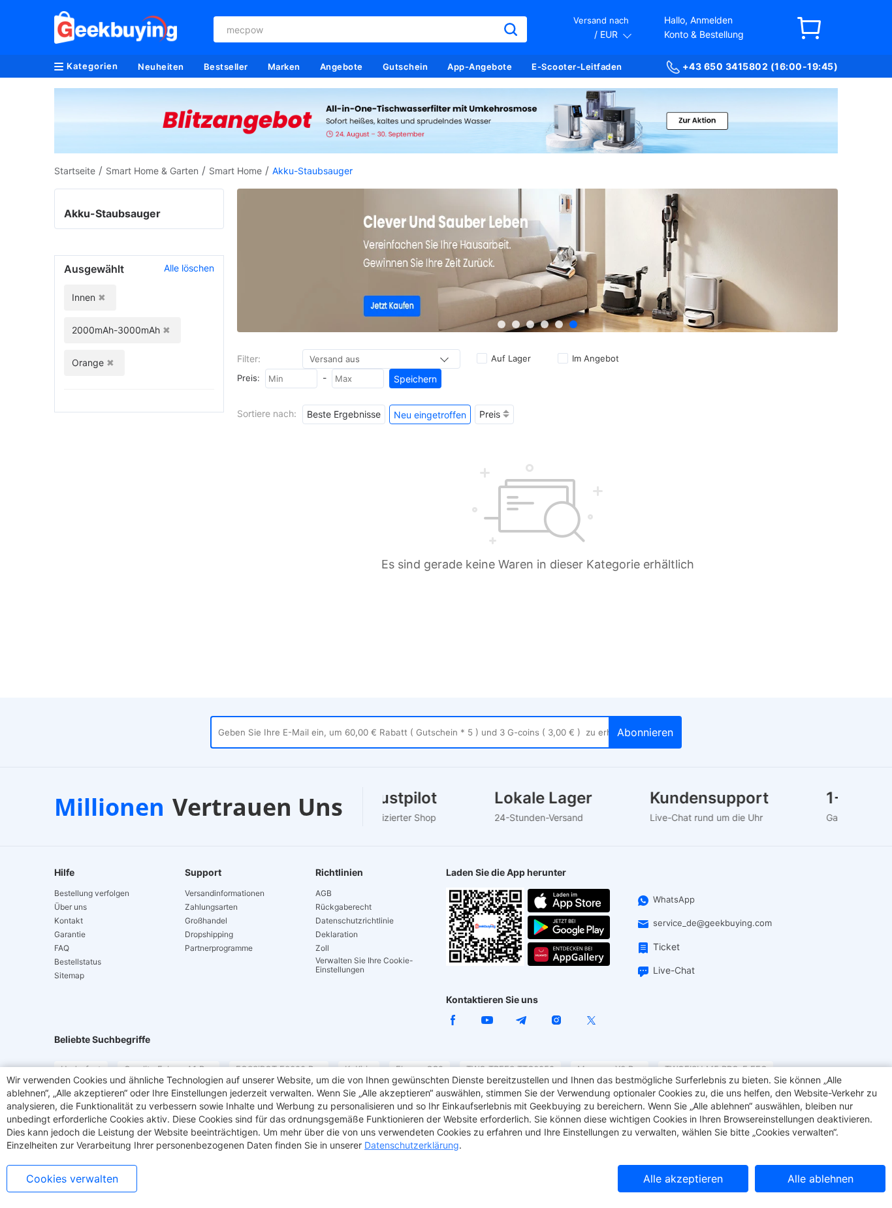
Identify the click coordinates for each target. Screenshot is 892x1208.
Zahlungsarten (211, 907)
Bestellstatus (77, 962)
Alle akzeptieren (683, 1178)
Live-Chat (674, 970)
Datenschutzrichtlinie (354, 920)
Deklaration (336, 934)
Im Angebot (595, 358)
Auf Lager (511, 358)
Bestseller (226, 66)
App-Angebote (479, 66)
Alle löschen (189, 267)
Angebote (341, 66)
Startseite (74, 170)
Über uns (70, 907)
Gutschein (405, 66)
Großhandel (206, 920)
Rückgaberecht (343, 907)
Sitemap (69, 975)
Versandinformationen (224, 893)
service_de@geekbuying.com (712, 923)
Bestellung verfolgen (91, 893)
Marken (284, 66)
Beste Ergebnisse (344, 414)
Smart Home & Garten (152, 170)
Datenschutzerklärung (411, 1145)
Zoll (322, 948)
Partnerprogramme (219, 948)
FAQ (61, 948)
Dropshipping (209, 934)
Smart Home (235, 170)
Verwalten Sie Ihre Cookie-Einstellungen (364, 965)
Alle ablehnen (820, 1178)
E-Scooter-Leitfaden (577, 66)
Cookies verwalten (72, 1178)
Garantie (70, 934)
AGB (323, 893)
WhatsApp (674, 899)
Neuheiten (161, 66)
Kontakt (68, 920)
